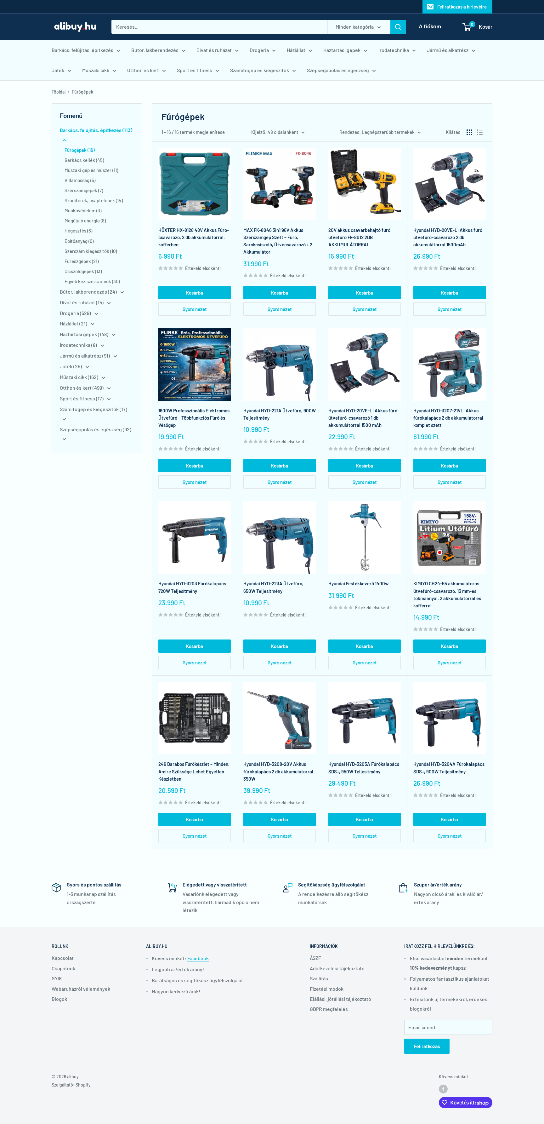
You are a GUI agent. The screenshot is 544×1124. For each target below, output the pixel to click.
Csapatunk (63, 968)
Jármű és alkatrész (447, 50)
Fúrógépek (82, 92)
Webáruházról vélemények (81, 989)
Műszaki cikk (95, 70)
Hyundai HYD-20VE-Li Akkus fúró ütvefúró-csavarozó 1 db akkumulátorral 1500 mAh (362, 418)
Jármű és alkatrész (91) (85, 355)
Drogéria (259, 50)
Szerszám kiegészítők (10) (91, 251)
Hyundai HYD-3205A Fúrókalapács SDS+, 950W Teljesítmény (363, 767)
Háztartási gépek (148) (84, 334)
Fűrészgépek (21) (82, 261)
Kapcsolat (63, 958)
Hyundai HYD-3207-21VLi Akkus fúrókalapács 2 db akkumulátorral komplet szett (448, 418)
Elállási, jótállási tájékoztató (340, 999)
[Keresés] (398, 27)
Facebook (198, 958)
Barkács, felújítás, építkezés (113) (96, 130)
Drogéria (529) (76, 313)
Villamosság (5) (80, 180)
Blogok (59, 999)
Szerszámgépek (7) (84, 190)
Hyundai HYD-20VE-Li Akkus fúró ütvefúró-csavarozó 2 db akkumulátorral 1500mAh (447, 237)
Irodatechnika (393, 50)
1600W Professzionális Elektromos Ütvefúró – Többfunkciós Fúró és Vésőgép (194, 418)
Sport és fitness (194, 70)
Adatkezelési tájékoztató (337, 968)
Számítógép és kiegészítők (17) (93, 409)
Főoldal (58, 92)
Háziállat (296, 50)
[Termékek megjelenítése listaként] (480, 132)
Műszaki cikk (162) (79, 377)
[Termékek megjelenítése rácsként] (469, 132)
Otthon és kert (143, 70)
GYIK (57, 978)
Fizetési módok (326, 989)
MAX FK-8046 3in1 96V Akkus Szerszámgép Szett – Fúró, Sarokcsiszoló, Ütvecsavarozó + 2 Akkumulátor (277, 241)
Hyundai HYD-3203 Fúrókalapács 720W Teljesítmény (192, 587)
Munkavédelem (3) (83, 210)
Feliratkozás (427, 1046)
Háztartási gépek (341, 50)
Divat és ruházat (214, 50)
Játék (58, 70)
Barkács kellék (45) (84, 160)
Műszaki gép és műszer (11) (91, 170)
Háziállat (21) (74, 323)
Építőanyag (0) (79, 241)
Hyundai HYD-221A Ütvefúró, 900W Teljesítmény (279, 414)
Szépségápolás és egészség (338, 70)
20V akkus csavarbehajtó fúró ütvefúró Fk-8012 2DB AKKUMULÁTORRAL (359, 237)
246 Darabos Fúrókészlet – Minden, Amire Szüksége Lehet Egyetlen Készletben (194, 771)
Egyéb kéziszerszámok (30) (92, 281)
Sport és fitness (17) (82, 398)
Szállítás (319, 978)
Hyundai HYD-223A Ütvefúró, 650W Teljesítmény (273, 587)
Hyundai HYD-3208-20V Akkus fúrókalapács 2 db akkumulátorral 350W (278, 771)
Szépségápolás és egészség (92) (95, 429)
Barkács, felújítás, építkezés (82, 50)
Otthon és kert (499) (82, 388)
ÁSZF (315, 958)
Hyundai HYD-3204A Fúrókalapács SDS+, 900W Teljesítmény (448, 767)
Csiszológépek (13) (83, 271)
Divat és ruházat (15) (82, 302)
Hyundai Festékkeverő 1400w (358, 583)
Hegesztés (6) (78, 230)
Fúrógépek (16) (80, 150)
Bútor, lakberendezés (154, 50)
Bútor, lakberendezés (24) (89, 292)
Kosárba (194, 292)
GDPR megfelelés (329, 1009)
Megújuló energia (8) (85, 220)
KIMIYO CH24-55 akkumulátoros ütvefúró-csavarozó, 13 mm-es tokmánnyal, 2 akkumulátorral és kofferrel (447, 594)
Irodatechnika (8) (79, 345)
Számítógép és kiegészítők (259, 70)
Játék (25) (71, 366)
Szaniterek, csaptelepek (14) (94, 200)
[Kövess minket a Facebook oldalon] (443, 1088)
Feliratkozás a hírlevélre (462, 6)
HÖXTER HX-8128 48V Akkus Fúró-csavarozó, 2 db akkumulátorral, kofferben (193, 237)
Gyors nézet (195, 309)
